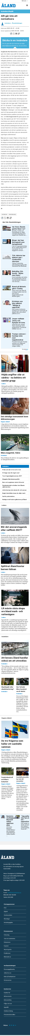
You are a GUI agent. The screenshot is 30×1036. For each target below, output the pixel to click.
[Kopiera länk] (19, 33)
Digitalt (6, 911)
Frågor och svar (8, 1003)
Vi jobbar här (7, 993)
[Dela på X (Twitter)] (13, 33)
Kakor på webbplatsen (9, 976)
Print (5, 908)
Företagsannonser (9, 904)
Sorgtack (6, 946)
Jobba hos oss (7, 973)
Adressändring (7, 1000)
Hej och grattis (8, 949)
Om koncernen (7, 980)
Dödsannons (7, 942)
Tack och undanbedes (9, 939)
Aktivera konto (8, 996)
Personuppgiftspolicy (9, 969)
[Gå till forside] (8, 5)
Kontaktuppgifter (8, 922)
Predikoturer (7, 953)
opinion (4, 214)
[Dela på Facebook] (11, 33)
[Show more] (15, 48)
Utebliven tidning (8, 1011)
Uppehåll (6, 1007)
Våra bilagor (7, 919)
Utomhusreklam (8, 915)
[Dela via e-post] (16, 33)
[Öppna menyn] (27, 5)
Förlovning (6, 935)
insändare (12, 214)
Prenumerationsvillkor (9, 1014)
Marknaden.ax (7, 957)
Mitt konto (24, 1)
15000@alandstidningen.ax (14, 892)
